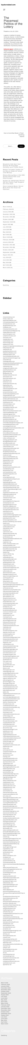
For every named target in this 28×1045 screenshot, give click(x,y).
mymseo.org (6, 946)
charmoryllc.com (8, 579)
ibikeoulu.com (7, 642)
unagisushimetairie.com (10, 368)
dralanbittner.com (8, 470)
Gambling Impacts (21, 135)
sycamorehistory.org (9, 860)
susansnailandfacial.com (10, 794)
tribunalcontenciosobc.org (11, 591)
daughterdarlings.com (9, 325)
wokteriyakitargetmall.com (11, 508)
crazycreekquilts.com (9, 605)
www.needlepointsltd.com (10, 830)
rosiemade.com (7, 480)
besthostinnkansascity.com (11, 958)
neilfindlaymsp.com (9, 724)
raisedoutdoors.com (9, 450)
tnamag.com (6, 756)
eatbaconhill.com (8, 344)
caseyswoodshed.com (9, 739)
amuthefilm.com (7, 613)
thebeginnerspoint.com (10, 574)
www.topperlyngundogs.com (11, 801)
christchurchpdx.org (9, 608)
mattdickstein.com (8, 782)
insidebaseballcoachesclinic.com (13, 913)
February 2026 (7, 209)
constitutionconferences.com (11, 745)
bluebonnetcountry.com (10, 375)
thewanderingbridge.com (10, 649)
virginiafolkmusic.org (9, 525)
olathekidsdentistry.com (10, 484)
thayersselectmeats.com (10, 760)
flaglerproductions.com (10, 600)
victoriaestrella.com (9, 719)
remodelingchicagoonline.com (12, 838)
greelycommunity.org (9, 624)
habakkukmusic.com (9, 787)
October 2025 (7, 219)
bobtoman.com (7, 382)
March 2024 (6, 267)
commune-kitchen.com (9, 612)
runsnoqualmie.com (9, 823)
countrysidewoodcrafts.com (11, 356)
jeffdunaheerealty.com (9, 804)
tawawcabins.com (8, 460)
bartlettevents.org (8, 405)
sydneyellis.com (8, 511)
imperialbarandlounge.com (11, 448)
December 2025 (8, 214)
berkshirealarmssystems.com (11, 467)
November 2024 (8, 247)
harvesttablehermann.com (10, 424)
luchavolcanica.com (9, 711)
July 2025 (6, 227)
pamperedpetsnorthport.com (11, 479)
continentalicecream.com (10, 603)
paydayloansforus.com (9, 351)
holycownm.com (8, 712)
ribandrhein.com (8, 528)
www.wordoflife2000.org (10, 457)
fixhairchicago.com (8, 741)
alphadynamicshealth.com (11, 922)
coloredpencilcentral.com (10, 445)
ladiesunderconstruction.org (11, 416)
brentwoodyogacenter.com (11, 840)
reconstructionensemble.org (11, 707)
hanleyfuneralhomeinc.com (11, 486)
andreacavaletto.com (9, 545)
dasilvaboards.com (8, 595)
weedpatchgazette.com (10, 474)
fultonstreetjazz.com (9, 404)
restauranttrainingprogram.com (12, 515)
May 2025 (6, 232)
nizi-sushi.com (7, 661)
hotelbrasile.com (8, 402)
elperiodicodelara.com (9, 320)
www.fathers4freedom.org (10, 799)
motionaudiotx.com (8, 951)
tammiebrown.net (8, 666)
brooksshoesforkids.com (10, 758)
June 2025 (6, 229)
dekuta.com (6, 854)
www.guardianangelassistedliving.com (14, 894)
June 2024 (6, 260)
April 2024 (6, 265)
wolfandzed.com (8, 852)
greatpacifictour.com (9, 717)
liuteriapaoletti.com (8, 695)
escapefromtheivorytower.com (12, 434)
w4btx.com (6, 491)
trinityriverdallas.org (9, 535)
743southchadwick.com (10, 436)
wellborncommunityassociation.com (13, 397)
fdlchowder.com (7, 828)
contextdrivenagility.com (10, 641)
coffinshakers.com (8, 644)
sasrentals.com (7, 499)
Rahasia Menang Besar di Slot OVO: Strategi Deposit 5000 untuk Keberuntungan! (14, 176)
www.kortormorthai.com (10, 813)
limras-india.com (8, 319)
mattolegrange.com (8, 671)
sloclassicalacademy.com (10, 593)
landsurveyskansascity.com (11, 818)
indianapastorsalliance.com (11, 736)
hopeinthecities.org (8, 561)
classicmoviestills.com (9, 569)
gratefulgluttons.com (9, 562)
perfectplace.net (8, 537)
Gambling (6, 285)
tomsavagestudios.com (10, 520)
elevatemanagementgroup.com (12, 930)
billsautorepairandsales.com (11, 901)
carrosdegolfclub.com (9, 426)
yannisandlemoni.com (9, 472)
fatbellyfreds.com (8, 883)
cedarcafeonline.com (9, 332)
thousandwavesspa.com (10, 721)
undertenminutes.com (9, 336)
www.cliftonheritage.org (10, 835)
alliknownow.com (8, 588)
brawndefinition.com (9, 601)
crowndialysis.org (8, 513)
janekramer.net (7, 659)
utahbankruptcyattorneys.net (11, 453)
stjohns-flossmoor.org (9, 702)
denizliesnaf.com (8, 743)
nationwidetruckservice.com (11, 714)
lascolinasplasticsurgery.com (11, 833)
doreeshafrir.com (8, 636)
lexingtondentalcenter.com (11, 509)
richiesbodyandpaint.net (10, 322)
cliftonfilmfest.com (8, 446)
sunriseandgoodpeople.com (11, 697)
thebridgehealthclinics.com (11, 767)
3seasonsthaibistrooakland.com (12, 538)
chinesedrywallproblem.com (11, 699)
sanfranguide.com (8, 578)
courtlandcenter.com (9, 722)
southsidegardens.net (9, 872)
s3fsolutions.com (8, 431)
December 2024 (8, 244)
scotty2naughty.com (9, 634)
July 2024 (6, 257)
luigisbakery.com (8, 849)
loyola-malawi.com (8, 4)
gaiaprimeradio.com (9, 665)
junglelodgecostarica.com (10, 673)
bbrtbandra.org (7, 373)
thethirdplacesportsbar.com (11, 877)
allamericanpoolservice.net (11, 516)
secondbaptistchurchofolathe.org (13, 944)
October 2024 (7, 250)
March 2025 (6, 237)
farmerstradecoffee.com (10, 775)
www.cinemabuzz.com (9, 855)
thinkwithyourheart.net (9, 451)
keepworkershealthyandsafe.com (13, 363)
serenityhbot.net (8, 791)
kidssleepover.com (8, 348)
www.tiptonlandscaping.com (11, 842)
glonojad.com (7, 629)
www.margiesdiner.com (10, 826)
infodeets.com (7, 327)
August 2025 (7, 224)
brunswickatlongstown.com (11, 656)
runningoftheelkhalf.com (10, 803)
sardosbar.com (7, 463)
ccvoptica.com (7, 845)
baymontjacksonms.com (10, 688)
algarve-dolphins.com (9, 678)
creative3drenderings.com (11, 774)
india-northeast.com (9, 438)
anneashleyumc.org (9, 816)
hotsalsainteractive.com (10, 329)
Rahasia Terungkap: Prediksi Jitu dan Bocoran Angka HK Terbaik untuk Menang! (13, 171)
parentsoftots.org (8, 772)
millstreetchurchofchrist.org (11, 917)
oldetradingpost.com (9, 414)
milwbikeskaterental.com (10, 687)
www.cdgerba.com (8, 889)
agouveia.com (7, 942)
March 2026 (6, 206)
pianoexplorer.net (8, 871)
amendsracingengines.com (11, 811)
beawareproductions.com (10, 639)
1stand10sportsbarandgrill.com (12, 489)
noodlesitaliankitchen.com (11, 365)
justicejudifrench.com (9, 647)
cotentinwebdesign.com (10, 412)
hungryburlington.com (9, 654)
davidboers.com (7, 779)
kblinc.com (6, 475)
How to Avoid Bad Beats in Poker (14, 133)
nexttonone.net (7, 789)
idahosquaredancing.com (10, 458)
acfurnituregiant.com (9, 334)
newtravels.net (7, 349)
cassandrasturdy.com (9, 566)
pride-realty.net (7, 920)
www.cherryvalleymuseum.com (12, 411)
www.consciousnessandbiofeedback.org (14, 865)
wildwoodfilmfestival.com (10, 399)
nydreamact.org (7, 366)
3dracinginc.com (8, 581)
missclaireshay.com (9, 317)
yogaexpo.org (7, 542)
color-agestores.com (9, 550)
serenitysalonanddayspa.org (11, 331)
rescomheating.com (9, 954)
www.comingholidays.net (10, 576)
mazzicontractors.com (9, 876)
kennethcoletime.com (9, 653)
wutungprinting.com (9, 683)
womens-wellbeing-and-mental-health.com (12, 522)
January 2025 (7, 242)
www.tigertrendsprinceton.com (12, 797)
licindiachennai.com (9, 324)
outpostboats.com (8, 557)
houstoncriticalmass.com (10, 583)
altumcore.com (7, 753)
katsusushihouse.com (9, 622)
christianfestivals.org (9, 675)
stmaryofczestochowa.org (10, 646)
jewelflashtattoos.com (9, 370)
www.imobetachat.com (9, 780)
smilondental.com (8, 496)
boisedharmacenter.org (10, 549)
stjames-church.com (9, 632)
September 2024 (8, 252)
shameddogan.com (8, 770)
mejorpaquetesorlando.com (11, 487)
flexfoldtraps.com (8, 809)
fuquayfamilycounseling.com (11, 941)
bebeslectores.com (8, 417)
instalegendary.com (9, 361)
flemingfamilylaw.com (9, 935)
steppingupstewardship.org (11, 843)
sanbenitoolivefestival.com (11, 567)
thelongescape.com (9, 670)
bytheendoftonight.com (10, 559)
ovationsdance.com (9, 526)
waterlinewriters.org (9, 768)
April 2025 (6, 234)
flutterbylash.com (8, 924)
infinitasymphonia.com (9, 618)
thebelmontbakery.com (9, 353)
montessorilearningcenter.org (11, 905)
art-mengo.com (7, 663)
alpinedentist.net (8, 387)
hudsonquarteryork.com (10, 886)
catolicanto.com (7, 532)
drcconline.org (7, 728)
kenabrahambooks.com (10, 610)
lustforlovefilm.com (8, 615)
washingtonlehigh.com (9, 847)
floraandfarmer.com (8, 429)
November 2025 (8, 217)
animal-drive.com (8, 755)
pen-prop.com (7, 796)
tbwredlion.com (7, 900)
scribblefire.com (8, 540)
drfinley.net (6, 934)
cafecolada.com (7, 571)
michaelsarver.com (8, 503)
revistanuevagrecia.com (10, 630)
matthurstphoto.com (9, 910)
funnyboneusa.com (8, 704)
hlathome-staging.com (9, 506)
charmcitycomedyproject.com (11, 637)
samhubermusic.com (9, 963)
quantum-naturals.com (9, 903)
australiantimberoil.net (9, 419)
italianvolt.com (7, 465)
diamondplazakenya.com (10, 898)
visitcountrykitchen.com (10, 676)
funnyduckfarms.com (9, 927)
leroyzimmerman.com (9, 932)
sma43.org (6, 837)
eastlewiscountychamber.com (12, 590)
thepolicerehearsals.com (10, 586)
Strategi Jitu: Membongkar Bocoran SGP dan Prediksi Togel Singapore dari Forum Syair (14, 182)
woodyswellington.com (10, 881)
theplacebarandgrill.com (10, 729)
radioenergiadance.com (10, 388)
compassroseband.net (9, 751)
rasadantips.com (8, 339)
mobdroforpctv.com (8, 564)
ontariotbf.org (7, 359)
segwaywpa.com (8, 763)
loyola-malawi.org (8, 554)
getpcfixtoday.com (8, 371)
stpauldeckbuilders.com (10, 820)
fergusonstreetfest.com (10, 907)
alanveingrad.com (8, 680)
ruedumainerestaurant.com (11, 625)
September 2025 (8, 222)
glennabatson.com (8, 596)
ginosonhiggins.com (9, 682)
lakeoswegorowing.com (10, 939)
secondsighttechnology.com (11, 501)
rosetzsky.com (7, 627)
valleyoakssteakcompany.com (12, 738)
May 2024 (6, 262)
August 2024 (7, 255)
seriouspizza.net (8, 750)
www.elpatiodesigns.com (10, 884)
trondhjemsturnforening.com (11, 896)
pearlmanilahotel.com (9, 378)
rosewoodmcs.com (8, 859)
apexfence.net (7, 964)
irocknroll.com (7, 455)
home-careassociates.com (11, 544)
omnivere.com (7, 337)
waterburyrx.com (8, 731)
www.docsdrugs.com (9, 825)
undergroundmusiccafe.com (11, 961)
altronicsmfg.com (8, 342)
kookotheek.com (8, 390)
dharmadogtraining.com (10, 949)
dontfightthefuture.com (9, 441)
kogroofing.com (7, 385)
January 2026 (7, 211)
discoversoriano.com (9, 572)
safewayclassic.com (9, 354)
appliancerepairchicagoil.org (11, 358)
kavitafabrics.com (8, 709)
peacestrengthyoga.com (10, 806)
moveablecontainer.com (10, 407)
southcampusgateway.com (11, 394)
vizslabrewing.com (8, 469)
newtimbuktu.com (8, 341)
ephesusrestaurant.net (9, 879)
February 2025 (7, 239)
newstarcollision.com (9, 497)
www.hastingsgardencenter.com (12, 869)
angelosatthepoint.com (10, 734)
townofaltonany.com (9, 690)
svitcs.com (6, 748)
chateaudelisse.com (9, 395)
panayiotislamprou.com (10, 392)
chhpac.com (6, 947)
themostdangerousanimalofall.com (13, 584)
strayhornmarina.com (9, 598)
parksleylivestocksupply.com (11, 547)
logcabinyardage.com (9, 777)
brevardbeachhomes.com (10, 433)
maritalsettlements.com (10, 685)
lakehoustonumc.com (9, 786)
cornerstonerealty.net (9, 862)
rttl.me (5, 953)
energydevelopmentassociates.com (13, 428)
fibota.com (6, 888)
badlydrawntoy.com (8, 784)
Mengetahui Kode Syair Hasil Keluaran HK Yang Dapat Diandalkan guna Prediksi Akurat (13, 165)
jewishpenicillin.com (9, 518)
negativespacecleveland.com (11, 693)
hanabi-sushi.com (8, 850)
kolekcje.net (6, 530)
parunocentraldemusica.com (11, 891)
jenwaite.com (7, 929)
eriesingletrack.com (9, 477)
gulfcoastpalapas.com (9, 765)
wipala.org (6, 552)
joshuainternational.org (10, 792)
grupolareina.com (8, 409)
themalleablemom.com (9, 651)
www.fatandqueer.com (9, 814)
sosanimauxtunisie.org (10, 383)
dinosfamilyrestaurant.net (10, 421)
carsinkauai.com (8, 915)
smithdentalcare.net (9, 959)
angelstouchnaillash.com (10, 492)
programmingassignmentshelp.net (13, 346)
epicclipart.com (7, 376)
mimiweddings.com (8, 956)
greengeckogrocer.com (10, 504)
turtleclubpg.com (8, 716)
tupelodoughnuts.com (9, 482)
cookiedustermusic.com (10, 705)
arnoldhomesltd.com (9, 443)
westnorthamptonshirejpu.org (11, 400)
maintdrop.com (7, 380)
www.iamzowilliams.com (10, 867)
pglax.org (6, 692)
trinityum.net (6, 874)
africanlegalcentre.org (9, 620)
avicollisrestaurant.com (10, 726)
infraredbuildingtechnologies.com (13, 423)
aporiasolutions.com (9, 762)
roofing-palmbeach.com (10, 440)
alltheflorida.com (8, 912)
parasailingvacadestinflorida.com (13, 918)
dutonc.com (6, 668)
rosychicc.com (7, 555)
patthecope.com (7, 746)
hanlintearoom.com (8, 925)
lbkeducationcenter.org (10, 533)
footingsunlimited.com (9, 821)
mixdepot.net (7, 857)
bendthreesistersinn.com (10, 700)
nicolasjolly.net (7, 617)
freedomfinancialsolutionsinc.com (13, 808)
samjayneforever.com (9, 908)
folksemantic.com (8, 462)
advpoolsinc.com (8, 733)
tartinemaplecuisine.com (10, 658)
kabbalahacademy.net (9, 494)
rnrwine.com (6, 937)
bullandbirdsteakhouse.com (11, 832)
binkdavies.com (7, 607)
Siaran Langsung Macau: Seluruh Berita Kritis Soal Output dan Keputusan (13, 187)
